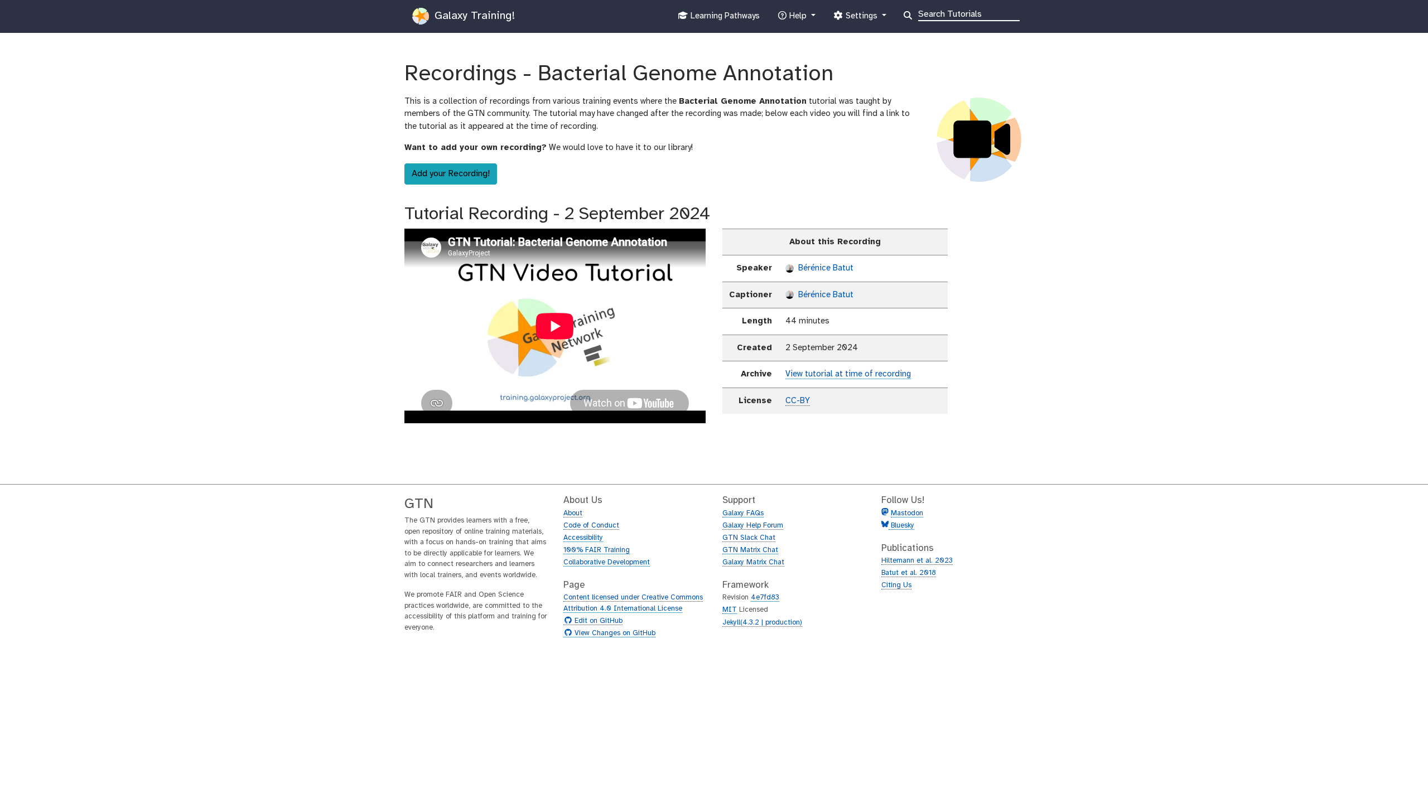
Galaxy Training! (473, 16)
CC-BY (797, 400)
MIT (729, 609)
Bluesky (901, 525)
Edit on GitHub (597, 621)
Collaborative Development (606, 562)
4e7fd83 (765, 597)
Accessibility (583, 537)
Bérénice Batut (824, 268)
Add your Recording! (451, 173)
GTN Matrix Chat (750, 550)
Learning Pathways (724, 19)
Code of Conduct (591, 525)
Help (798, 19)
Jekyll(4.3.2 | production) (762, 622)
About (572, 513)
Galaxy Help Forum (752, 525)
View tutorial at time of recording (848, 374)
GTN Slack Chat (748, 537)
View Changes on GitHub (613, 633)
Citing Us (896, 585)
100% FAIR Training (596, 550)
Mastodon (907, 513)
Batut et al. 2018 (908, 573)
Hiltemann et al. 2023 (917, 560)
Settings (861, 19)
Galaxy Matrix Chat (753, 562)
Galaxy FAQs (743, 513)
